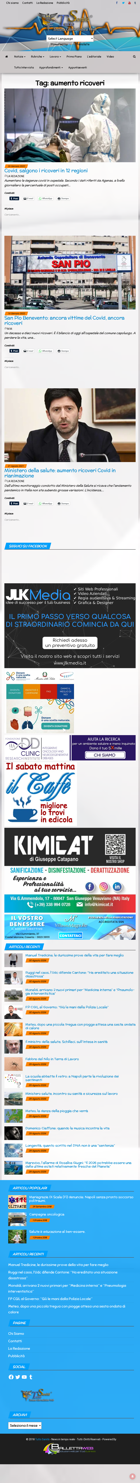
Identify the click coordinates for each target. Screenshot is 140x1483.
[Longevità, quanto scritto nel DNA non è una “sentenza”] (13, 1150)
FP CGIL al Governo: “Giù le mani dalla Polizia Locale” (67, 1007)
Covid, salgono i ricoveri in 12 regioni (46, 170)
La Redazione (44, 3)
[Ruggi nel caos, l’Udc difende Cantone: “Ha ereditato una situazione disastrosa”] (13, 977)
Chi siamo (12, 3)
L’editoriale (94, 56)
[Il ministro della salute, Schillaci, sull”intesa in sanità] (13, 1046)
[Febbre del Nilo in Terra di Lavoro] (13, 1064)
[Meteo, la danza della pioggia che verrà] (13, 1116)
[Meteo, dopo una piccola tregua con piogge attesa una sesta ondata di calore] (13, 1029)
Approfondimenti (50, 67)
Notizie (19, 56)
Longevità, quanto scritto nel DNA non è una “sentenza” (70, 1145)
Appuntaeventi (77, 67)
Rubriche (36, 56)
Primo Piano (74, 56)
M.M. (10, 328)
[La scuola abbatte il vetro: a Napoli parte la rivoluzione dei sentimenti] (13, 1081)
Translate (82, 44)
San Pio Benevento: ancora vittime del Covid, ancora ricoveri (64, 320)
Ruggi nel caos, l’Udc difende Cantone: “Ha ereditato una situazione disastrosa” (79, 974)
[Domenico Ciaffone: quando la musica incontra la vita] (13, 1133)
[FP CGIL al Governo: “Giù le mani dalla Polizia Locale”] (13, 1012)
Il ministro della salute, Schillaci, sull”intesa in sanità (66, 1041)
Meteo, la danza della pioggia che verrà (56, 1111)
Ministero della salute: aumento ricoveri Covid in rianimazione (60, 473)
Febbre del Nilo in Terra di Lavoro (52, 1059)
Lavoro (54, 56)
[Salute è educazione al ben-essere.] (17, 1236)
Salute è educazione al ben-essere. (57, 1231)
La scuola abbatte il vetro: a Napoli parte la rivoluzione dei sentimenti (72, 1078)
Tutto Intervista (24, 67)
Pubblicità (63, 3)
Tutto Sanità (42, 1439)
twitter (123, 3)
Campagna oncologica (46, 1214)
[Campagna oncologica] (17, 1219)
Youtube (130, 3)
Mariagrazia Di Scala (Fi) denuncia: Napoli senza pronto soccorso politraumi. (81, 1199)
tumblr (135, 3)
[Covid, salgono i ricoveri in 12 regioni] (70, 125)
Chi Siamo (16, 1333)
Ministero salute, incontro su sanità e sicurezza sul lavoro (71, 1093)
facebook (117, 3)
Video (110, 56)
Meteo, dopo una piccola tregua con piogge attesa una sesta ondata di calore (80, 1026)
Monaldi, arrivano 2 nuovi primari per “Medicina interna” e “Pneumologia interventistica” (80, 991)
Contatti (27, 3)
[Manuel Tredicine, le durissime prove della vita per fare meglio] (13, 960)
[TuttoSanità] (6, 56)
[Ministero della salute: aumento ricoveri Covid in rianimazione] (70, 424)
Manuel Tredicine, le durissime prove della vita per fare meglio (74, 955)
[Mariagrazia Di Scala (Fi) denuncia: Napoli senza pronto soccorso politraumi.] (17, 1202)
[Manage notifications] (132, 1476)
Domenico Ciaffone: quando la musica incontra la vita (67, 1128)
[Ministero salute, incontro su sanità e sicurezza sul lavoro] (13, 1098)
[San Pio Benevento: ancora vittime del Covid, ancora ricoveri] (70, 272)
